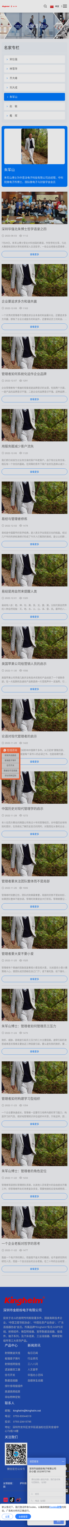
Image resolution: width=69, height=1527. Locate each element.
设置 (7, 1516)
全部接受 (23, 1516)
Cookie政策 (55, 1507)
